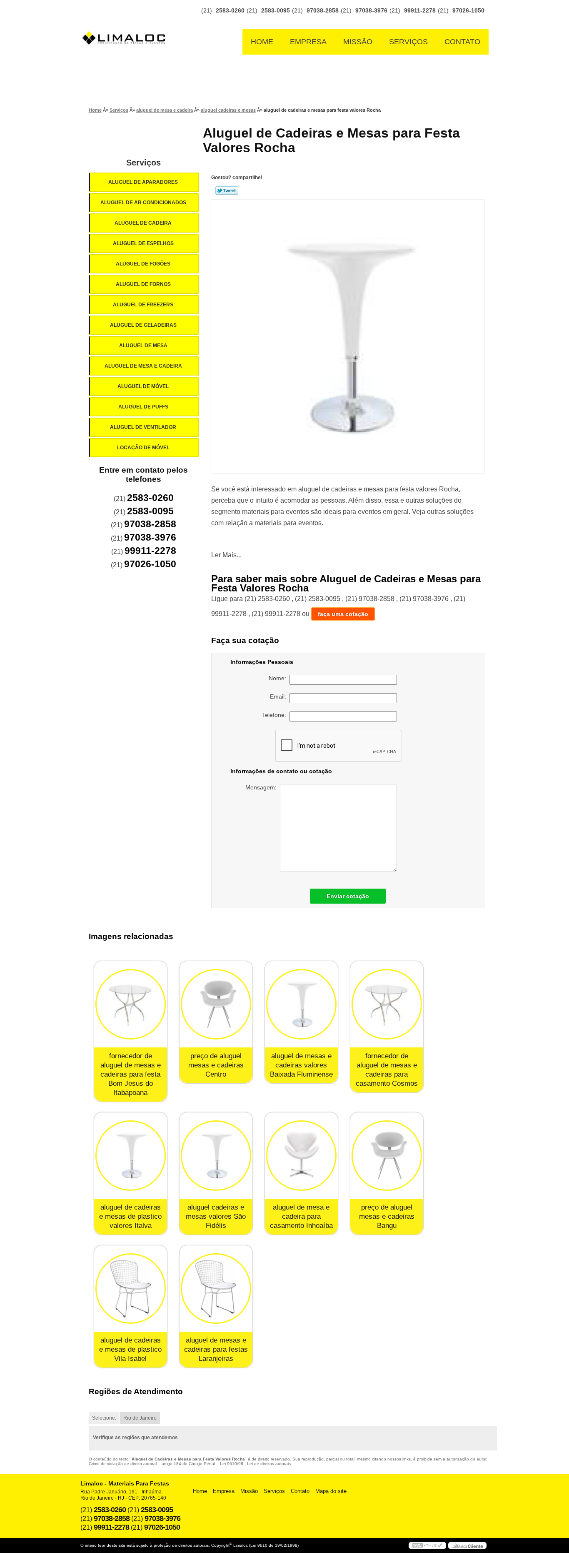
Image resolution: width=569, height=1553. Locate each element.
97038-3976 (371, 10)
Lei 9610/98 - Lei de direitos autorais (255, 1463)
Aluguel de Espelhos (143, 243)
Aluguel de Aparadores (143, 182)
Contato (462, 42)
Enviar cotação (348, 896)
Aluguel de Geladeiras (143, 325)
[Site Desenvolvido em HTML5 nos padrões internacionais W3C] (427, 1545)
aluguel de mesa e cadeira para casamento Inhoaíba (301, 1216)
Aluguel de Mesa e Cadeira (143, 366)
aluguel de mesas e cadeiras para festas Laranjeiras (216, 1349)
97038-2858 (323, 10)
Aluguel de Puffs (143, 407)
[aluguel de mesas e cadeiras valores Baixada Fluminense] (301, 1004)
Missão (357, 42)
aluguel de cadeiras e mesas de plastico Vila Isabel (130, 1349)
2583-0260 (230, 10)
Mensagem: (262, 787)
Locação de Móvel (143, 448)
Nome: (279, 678)
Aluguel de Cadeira (143, 223)
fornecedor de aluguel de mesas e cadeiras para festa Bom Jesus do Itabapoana (130, 1074)
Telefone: (275, 714)
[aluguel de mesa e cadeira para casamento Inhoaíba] (301, 1155)
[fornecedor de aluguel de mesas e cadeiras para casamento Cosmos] (386, 1004)
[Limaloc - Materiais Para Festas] (126, 21)
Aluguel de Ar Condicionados (143, 202)
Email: (279, 696)
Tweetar (226, 190)
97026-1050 (468, 10)
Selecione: (104, 1418)
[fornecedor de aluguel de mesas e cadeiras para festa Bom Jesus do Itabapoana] (130, 1004)
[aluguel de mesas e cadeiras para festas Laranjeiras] (216, 1288)
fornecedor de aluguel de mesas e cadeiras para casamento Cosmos (387, 1069)
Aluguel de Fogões (143, 264)
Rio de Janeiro (140, 1418)
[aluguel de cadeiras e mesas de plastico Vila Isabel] (130, 1288)
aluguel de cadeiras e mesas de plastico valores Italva (130, 1216)
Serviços (408, 42)
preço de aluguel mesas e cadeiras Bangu (386, 1216)
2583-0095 (275, 10)
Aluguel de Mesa (143, 345)
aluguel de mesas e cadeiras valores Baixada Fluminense (301, 1065)
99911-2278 (420, 10)
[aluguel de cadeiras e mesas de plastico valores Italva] (130, 1155)
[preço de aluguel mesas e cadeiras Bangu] (386, 1155)
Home (262, 42)
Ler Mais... (226, 555)
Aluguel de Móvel (143, 386)
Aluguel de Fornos (143, 284)
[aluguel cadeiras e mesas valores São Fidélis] (216, 1155)
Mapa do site (331, 1491)
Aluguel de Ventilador (143, 427)
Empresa (308, 42)
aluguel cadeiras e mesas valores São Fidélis (216, 1216)
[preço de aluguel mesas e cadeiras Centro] (216, 1004)
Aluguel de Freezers (143, 305)
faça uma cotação (343, 614)
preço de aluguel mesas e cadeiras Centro (216, 1065)
